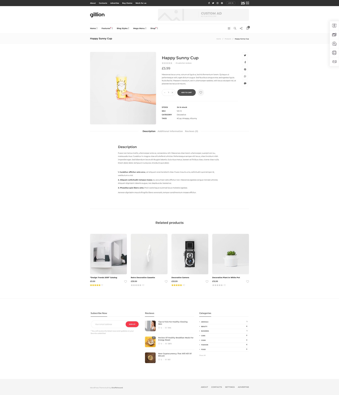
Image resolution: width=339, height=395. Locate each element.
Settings (230, 387)
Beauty (224, 326)
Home (93, 28)
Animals (224, 322)
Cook (224, 340)
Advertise (114, 3)
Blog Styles (122, 28)
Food (224, 349)
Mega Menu (139, 28)
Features (106, 28)
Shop (153, 28)
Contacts (103, 3)
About (93, 3)
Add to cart (186, 92)
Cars (224, 335)
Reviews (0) (191, 131)
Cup (180, 118)
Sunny (194, 118)
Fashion (224, 345)
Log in (230, 3)
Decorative (181, 115)
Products (228, 39)
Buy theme (127, 3)
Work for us (140, 3)
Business (224, 331)
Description (149, 131)
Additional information (170, 131)
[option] (123, 88)
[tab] (149, 131)
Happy (186, 118)
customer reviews (183, 63)
